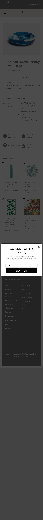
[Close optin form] (39, 247)
